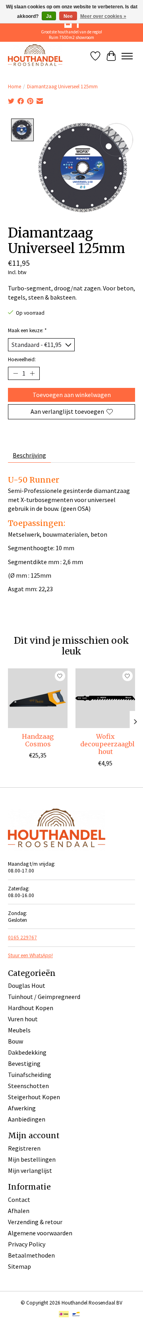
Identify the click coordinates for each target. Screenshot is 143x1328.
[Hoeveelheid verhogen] (32, 373)
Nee (68, 16)
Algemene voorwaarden (40, 1233)
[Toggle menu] (127, 56)
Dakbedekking (27, 1052)
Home (14, 86)
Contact (19, 1199)
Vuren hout (23, 1019)
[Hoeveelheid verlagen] (15, 373)
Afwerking (22, 1108)
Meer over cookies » (103, 16)
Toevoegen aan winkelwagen (72, 395)
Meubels (19, 1030)
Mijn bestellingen (32, 1159)
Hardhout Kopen (30, 1008)
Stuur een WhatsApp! (30, 955)
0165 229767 (22, 937)
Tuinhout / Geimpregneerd (44, 997)
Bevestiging (24, 1063)
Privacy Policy (26, 1244)
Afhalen (18, 1211)
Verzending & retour (35, 1222)
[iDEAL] (64, 1315)
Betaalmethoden (31, 1255)
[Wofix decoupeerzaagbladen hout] (105, 698)
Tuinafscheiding (29, 1075)
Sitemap (19, 1266)
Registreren (24, 1148)
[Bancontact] (76, 1315)
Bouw (15, 1041)
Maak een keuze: (27, 330)
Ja (49, 16)
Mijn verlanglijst (30, 1170)
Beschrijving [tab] (29, 455)
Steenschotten (28, 1086)
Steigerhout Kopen (34, 1097)
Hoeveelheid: (22, 359)
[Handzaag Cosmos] (38, 698)
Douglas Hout (26, 985)
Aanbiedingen (26, 1119)
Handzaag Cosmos (38, 740)
